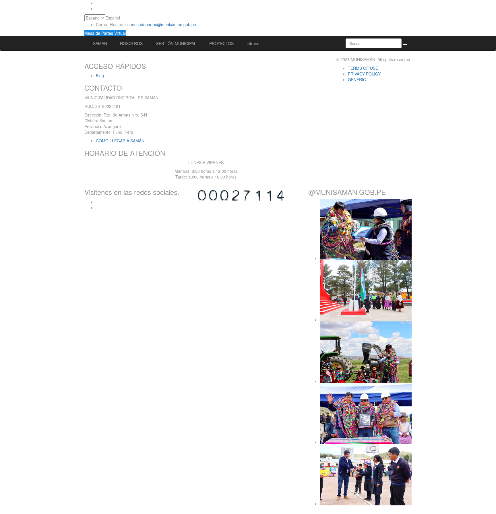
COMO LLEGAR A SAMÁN (120, 140)
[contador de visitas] (241, 194)
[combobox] (112, 18)
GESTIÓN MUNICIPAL (176, 43)
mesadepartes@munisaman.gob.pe (163, 24)
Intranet (254, 43)
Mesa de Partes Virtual (105, 33)
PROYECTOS (222, 43)
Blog (100, 75)
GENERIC (357, 79)
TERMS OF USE (363, 68)
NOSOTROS (132, 43)
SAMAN (100, 43)
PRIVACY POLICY (364, 74)
